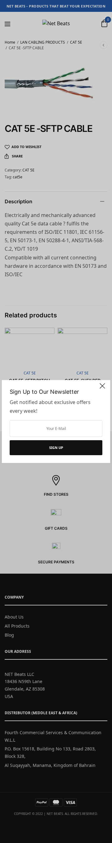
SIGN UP (56, 447)
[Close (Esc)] (102, 388)
